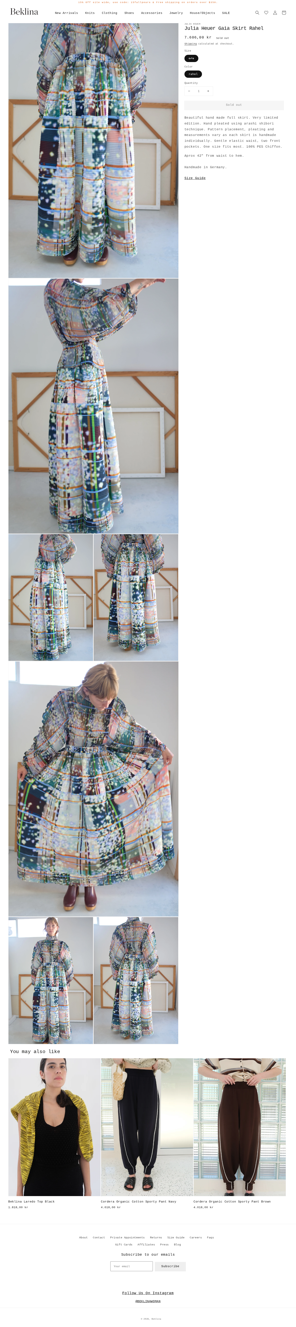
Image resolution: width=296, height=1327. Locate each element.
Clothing (109, 13)
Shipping (190, 44)
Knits (90, 13)
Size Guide (195, 178)
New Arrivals (66, 13)
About (83, 1237)
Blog (177, 1244)
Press (164, 1244)
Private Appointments (127, 1237)
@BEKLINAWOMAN (148, 1301)
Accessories (151, 13)
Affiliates (146, 1244)
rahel (193, 74)
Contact (99, 1237)
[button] (257, 12)
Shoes (129, 13)
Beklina (156, 1319)
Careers (196, 1237)
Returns (156, 1237)
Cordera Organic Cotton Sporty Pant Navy (138, 1202)
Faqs (210, 1237)
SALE (226, 13)
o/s (191, 58)
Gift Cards (123, 1244)
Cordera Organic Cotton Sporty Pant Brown (232, 1202)
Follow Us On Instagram (148, 1293)
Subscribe (170, 1266)
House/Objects (202, 13)
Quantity (191, 83)
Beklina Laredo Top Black (31, 1202)
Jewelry (176, 13)
